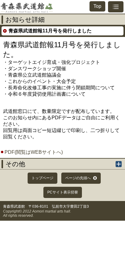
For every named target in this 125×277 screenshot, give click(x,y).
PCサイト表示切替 (62, 192)
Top (97, 6)
